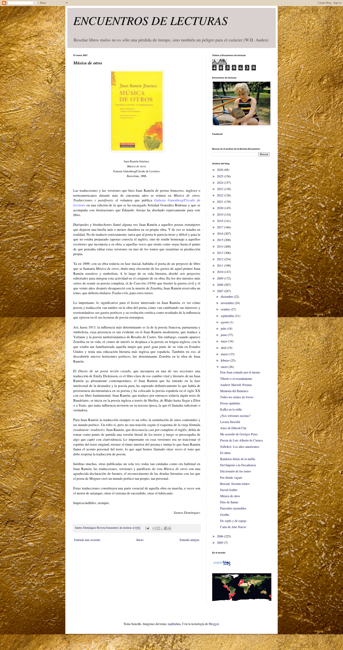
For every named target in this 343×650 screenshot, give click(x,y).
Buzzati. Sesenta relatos (235, 484)
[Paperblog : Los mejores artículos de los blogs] (222, 565)
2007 (220, 291)
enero (224, 367)
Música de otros (230, 496)
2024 (220, 182)
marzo (225, 354)
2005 (220, 542)
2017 (220, 227)
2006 (220, 536)
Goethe (224, 514)
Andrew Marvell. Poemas (236, 385)
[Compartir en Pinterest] (170, 528)
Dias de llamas (229, 502)
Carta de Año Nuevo (233, 527)
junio (224, 335)
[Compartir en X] (162, 528)
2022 (220, 195)
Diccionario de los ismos (235, 471)
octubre (226, 309)
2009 (220, 278)
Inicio (140, 540)
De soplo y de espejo (233, 521)
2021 (220, 201)
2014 (220, 246)
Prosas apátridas (230, 403)
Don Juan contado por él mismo (240, 372)
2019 (220, 214)
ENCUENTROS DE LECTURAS (150, 20)
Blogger (214, 624)
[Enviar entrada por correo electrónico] (147, 527)
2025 (220, 176)
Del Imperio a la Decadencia (238, 465)
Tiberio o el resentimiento (236, 378)
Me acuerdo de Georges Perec (239, 434)
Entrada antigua (189, 540)
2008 (220, 284)
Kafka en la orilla (231, 409)
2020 (220, 208)
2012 (220, 259)
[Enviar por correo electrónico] (154, 528)
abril (224, 348)
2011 (220, 265)
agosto (225, 322)
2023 (220, 189)
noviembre (228, 303)
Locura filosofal (230, 422)
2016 (220, 233)
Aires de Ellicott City (233, 428)
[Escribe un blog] (158, 528)
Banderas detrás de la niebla (237, 459)
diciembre (227, 296)
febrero (225, 360)
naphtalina (174, 624)
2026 (220, 170)
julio (224, 328)
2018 (220, 221)
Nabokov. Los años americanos (239, 446)
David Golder (228, 490)
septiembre (228, 316)
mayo (224, 341)
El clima (225, 453)
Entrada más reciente (87, 540)
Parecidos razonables (233, 508)
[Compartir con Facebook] (166, 528)
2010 (220, 272)
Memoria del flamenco (234, 391)
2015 (220, 240)
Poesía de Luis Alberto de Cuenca (241, 440)
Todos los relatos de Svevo (236, 397)
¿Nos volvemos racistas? (235, 416)
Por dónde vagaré (231, 477)
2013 (220, 253)
